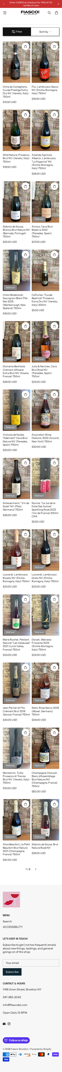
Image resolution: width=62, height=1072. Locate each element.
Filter (19, 31)
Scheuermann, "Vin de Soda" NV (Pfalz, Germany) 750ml (16, 506)
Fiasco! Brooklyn (19, 1049)
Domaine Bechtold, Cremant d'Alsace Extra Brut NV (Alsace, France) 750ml (16, 371)
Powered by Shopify (40, 1049)
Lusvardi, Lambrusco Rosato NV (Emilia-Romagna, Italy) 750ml (16, 578)
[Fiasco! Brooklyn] (30, 13)
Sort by (43, 31)
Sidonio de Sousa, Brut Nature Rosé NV (45, 846)
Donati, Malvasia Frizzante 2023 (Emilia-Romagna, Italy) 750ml (42, 644)
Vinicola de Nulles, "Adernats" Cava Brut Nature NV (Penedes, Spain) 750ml (15, 439)
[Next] (36, 869)
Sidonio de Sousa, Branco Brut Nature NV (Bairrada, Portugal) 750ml (16, 231)
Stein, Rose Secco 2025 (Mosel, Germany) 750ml (45, 711)
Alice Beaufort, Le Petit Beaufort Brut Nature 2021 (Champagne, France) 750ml (16, 849)
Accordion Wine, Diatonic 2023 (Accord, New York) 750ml (45, 438)
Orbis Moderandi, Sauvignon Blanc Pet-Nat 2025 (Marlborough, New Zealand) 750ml (15, 301)
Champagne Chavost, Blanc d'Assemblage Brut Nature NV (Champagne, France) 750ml (45, 779)
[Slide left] (3, 4)
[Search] (49, 13)
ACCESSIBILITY (13, 927)
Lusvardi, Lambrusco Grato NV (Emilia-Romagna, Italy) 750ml (45, 578)
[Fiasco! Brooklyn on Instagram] (9, 1023)
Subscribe (12, 972)
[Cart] (57, 13)
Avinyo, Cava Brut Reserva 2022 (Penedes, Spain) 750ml (42, 231)
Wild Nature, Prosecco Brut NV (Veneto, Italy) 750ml (16, 158)
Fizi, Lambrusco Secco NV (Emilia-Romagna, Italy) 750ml (45, 90)
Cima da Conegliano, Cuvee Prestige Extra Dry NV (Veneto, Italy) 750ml (16, 91)
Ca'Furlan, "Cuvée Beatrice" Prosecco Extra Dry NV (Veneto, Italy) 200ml (45, 299)
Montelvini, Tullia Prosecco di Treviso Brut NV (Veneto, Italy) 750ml (16, 777)
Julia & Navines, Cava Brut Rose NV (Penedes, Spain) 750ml (44, 371)
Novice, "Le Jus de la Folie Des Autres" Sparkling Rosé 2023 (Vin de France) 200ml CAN (45, 510)
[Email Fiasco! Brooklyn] (4, 1023)
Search (7, 921)
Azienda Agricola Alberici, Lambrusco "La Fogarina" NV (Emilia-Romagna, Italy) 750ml (44, 161)
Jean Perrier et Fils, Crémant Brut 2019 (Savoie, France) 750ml (16, 711)
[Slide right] (58, 4)
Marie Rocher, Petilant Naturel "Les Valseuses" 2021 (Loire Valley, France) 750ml (16, 644)
